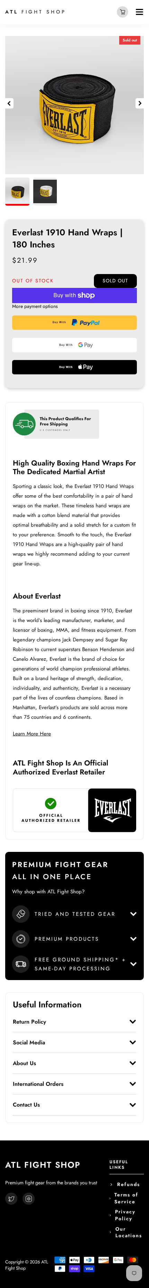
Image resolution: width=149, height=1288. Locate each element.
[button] (9, 103)
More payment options (35, 306)
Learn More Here (32, 733)
